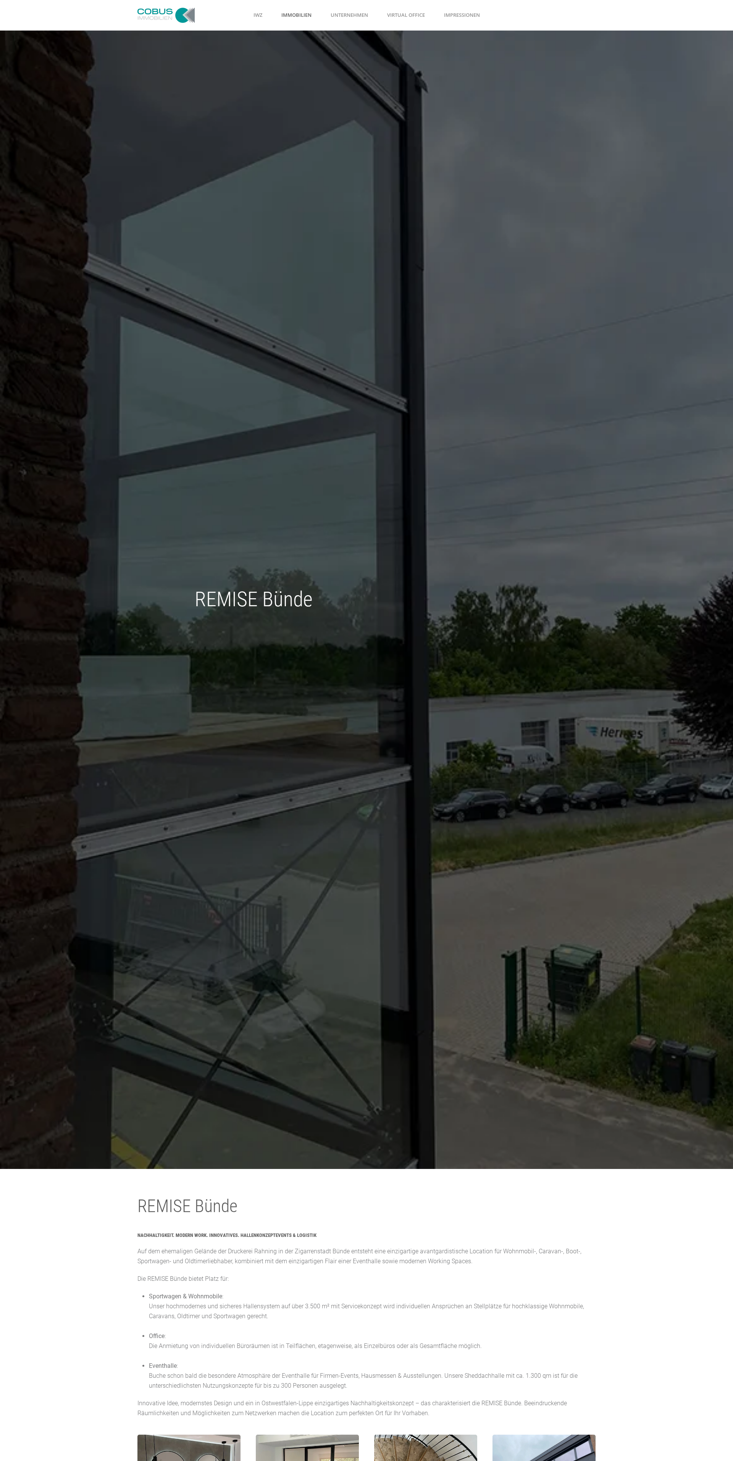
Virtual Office (406, 14)
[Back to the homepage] (166, 15)
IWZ (257, 14)
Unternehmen (349, 14)
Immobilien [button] (296, 14)
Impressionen (462, 14)
